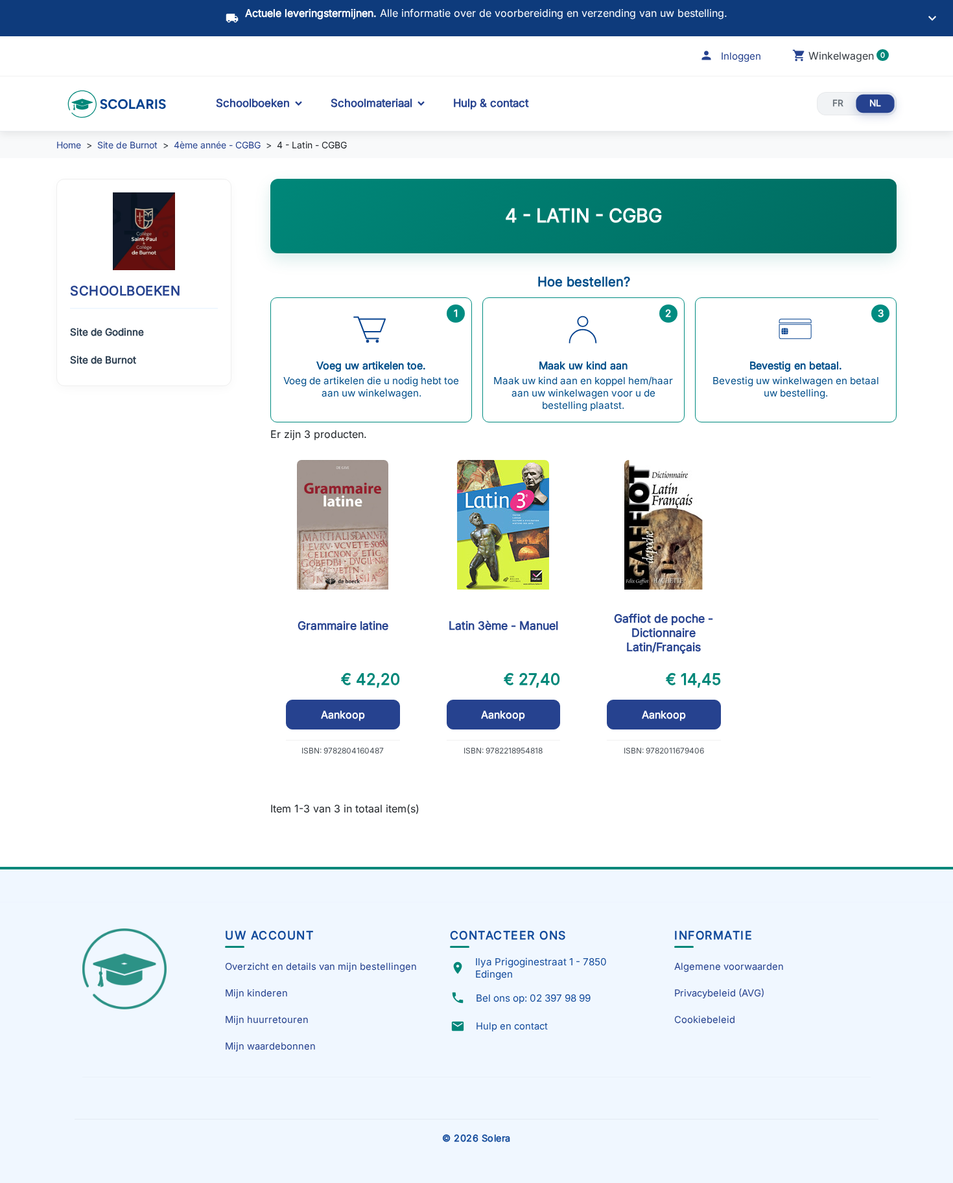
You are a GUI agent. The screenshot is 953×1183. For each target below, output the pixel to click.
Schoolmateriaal (371, 103)
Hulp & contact (490, 103)
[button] (730, 56)
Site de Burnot (103, 360)
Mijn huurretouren (267, 1020)
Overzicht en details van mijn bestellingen (321, 966)
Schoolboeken (253, 103)
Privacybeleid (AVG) (719, 993)
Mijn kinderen (256, 993)
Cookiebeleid (704, 1020)
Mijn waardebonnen (270, 1046)
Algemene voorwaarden (729, 966)
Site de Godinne (107, 332)
